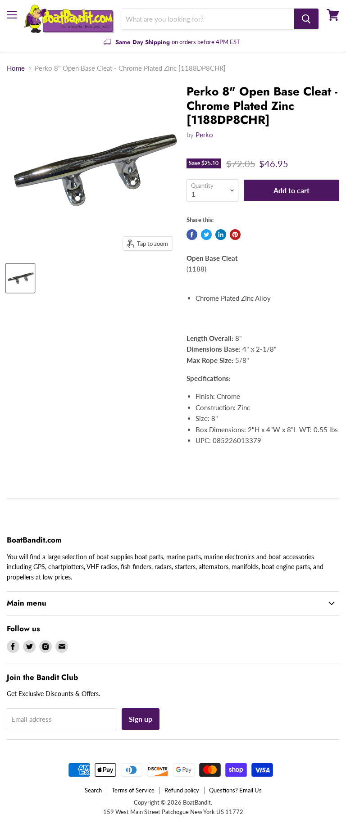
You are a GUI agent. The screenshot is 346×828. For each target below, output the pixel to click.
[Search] (306, 19)
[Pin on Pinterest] (235, 234)
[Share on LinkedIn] (220, 234)
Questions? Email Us (235, 790)
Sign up (140, 719)
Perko (204, 135)
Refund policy (181, 790)
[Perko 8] (20, 278)
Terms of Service (133, 790)
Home (16, 68)
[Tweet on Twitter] (206, 234)
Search (93, 790)
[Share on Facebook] (192, 234)
